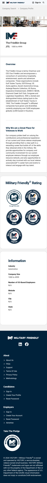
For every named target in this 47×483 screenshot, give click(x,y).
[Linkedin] (20, 344)
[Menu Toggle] (3, 2)
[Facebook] (27, 344)
